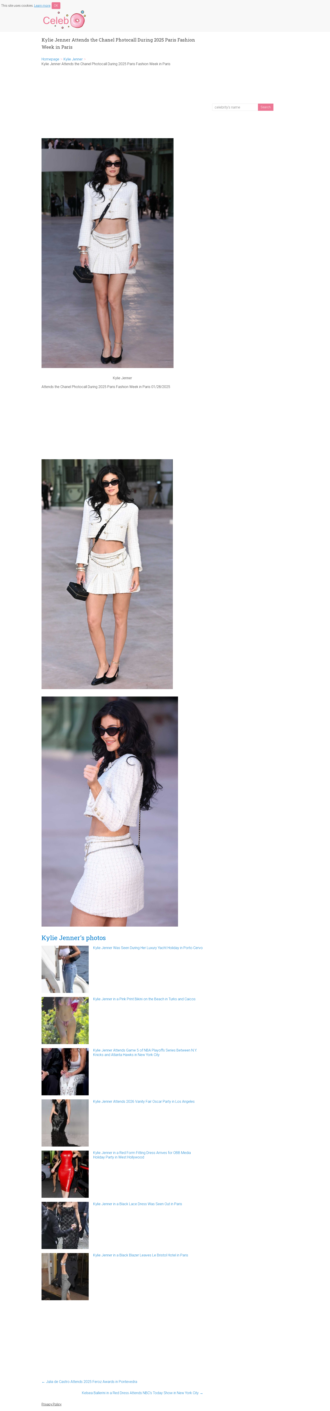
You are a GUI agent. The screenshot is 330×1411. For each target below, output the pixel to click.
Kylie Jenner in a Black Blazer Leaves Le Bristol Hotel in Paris (140, 1255)
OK (56, 5)
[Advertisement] (122, 102)
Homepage (50, 59)
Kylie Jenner (73, 59)
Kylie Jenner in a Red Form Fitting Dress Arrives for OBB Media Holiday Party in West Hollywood (142, 1155)
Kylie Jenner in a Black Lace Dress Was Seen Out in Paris (137, 1204)
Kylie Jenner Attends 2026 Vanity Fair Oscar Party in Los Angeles (144, 1101)
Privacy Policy (52, 1404)
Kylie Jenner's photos (74, 938)
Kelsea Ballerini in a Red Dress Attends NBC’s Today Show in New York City (142, 1393)
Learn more (42, 5)
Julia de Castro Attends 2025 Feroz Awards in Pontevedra (89, 1382)
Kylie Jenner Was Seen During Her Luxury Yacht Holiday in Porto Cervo (148, 948)
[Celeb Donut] (64, 11)
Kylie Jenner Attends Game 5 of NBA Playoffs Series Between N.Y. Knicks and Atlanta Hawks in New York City (145, 1052)
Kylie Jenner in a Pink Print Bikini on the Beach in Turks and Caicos (144, 999)
